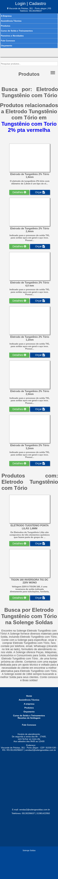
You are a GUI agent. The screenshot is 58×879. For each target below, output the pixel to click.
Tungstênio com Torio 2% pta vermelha (29, 127)
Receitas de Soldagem (29, 718)
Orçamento (6, 45)
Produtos (5, 26)
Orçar (39, 192)
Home (29, 696)
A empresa (29, 704)
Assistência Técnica (11, 21)
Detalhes (18, 192)
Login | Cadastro (30, 3)
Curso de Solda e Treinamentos (17, 31)
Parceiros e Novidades (12, 35)
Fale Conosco (8, 40)
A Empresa (6, 16)
